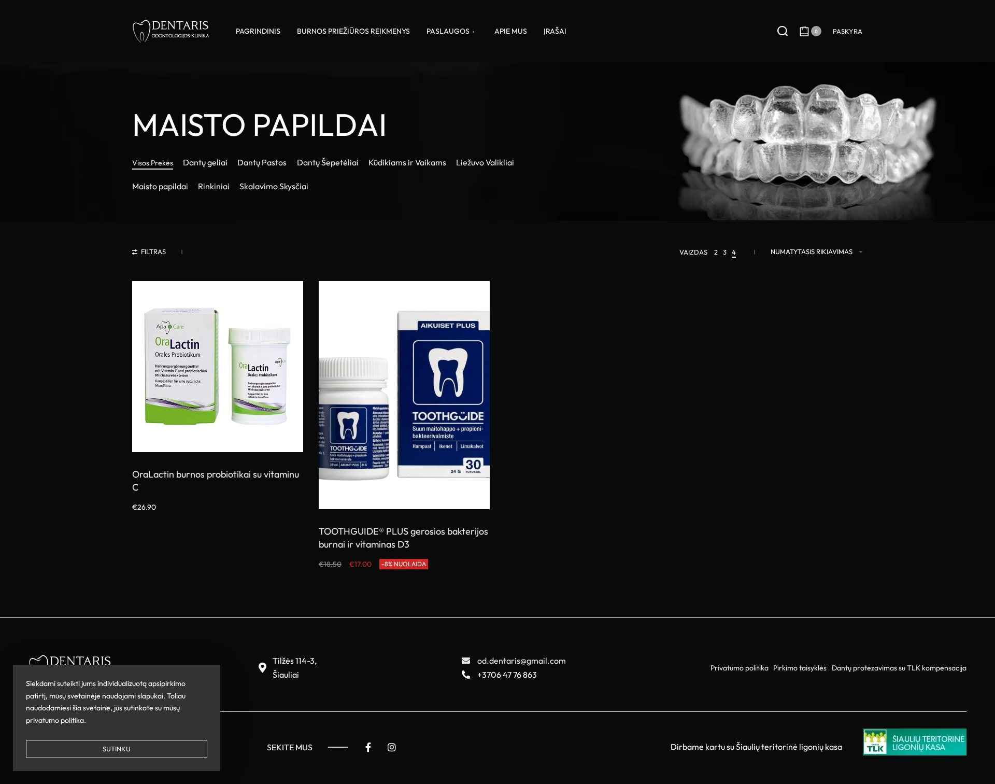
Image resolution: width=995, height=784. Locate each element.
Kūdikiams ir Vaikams (407, 162)
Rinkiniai (214, 186)
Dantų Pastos (262, 162)
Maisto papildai (160, 186)
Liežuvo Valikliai (485, 162)
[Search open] (782, 31)
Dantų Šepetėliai (328, 162)
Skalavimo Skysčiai (273, 186)
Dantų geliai (205, 162)
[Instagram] (391, 747)
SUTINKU (117, 749)
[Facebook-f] (368, 747)
